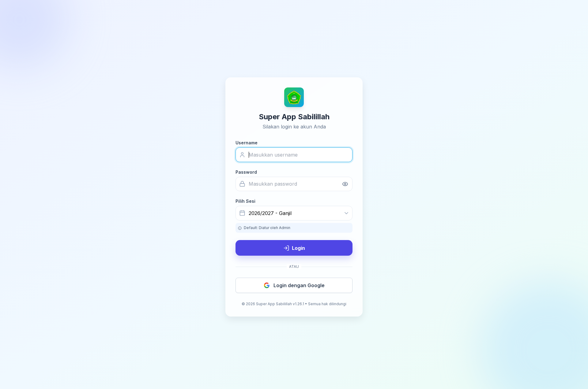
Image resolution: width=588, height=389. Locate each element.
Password (246, 172)
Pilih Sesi (245, 201)
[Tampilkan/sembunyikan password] (345, 184)
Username (247, 142)
